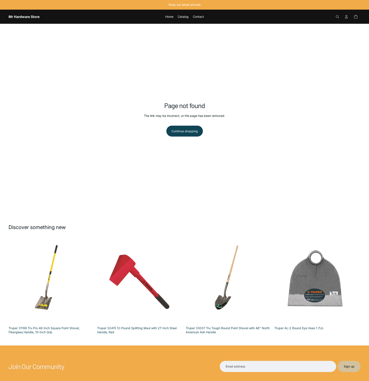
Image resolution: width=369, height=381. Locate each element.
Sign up (349, 366)
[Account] (346, 16)
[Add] (88, 317)
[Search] (337, 16)
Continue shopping (184, 131)
